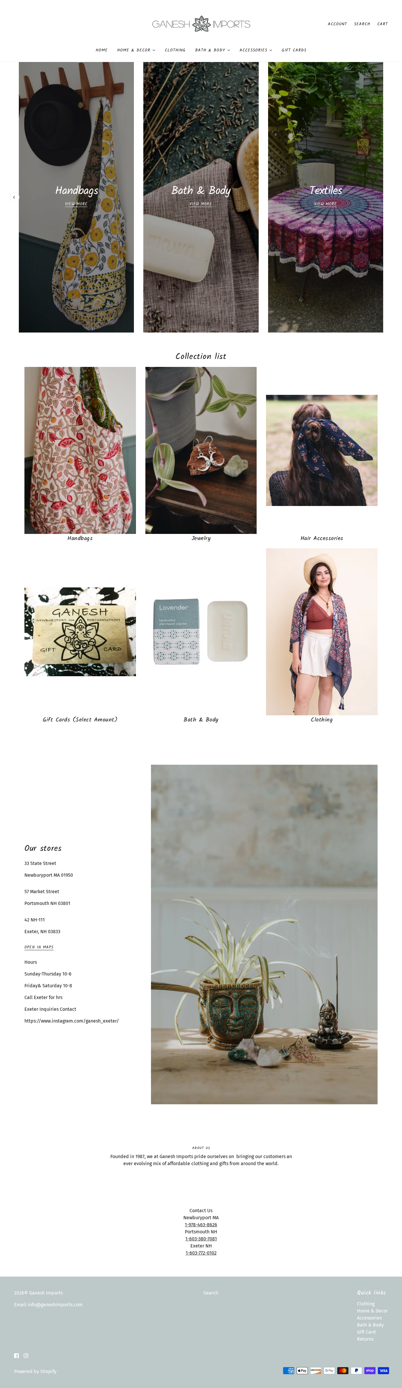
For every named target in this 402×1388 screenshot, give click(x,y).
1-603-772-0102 (201, 1253)
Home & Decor (372, 1311)
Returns (365, 1339)
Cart (382, 24)
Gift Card (366, 1332)
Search (362, 24)
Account (337, 24)
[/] (201, 23)
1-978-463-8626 (201, 1224)
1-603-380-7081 (201, 1239)
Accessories (369, 1318)
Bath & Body (370, 1325)
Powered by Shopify (35, 1371)
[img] (16, 1355)
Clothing (366, 1304)
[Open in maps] (264, 934)
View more (44, 308)
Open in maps (39, 948)
